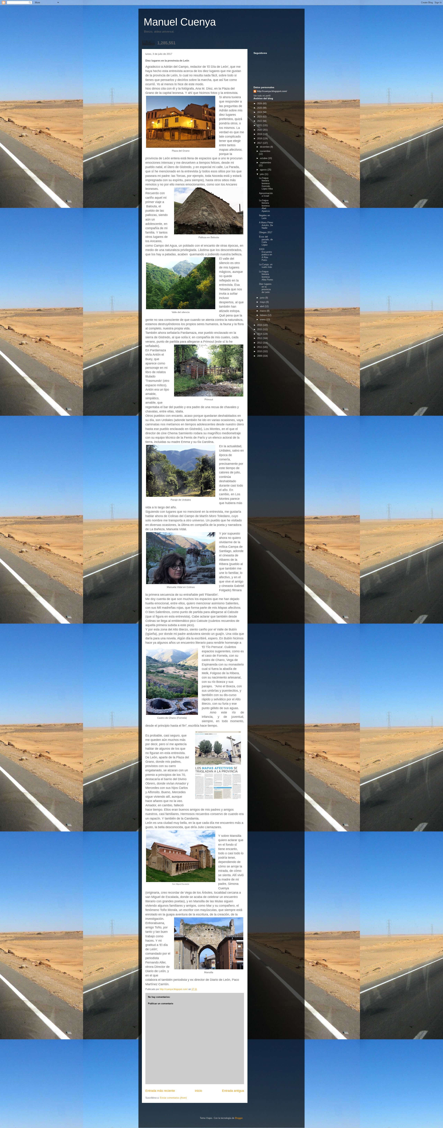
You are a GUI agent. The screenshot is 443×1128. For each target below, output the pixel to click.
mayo (263, 302)
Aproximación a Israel (266, 194)
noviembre (265, 151)
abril (262, 306)
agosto (263, 169)
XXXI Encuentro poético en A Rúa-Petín (265, 254)
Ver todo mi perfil (262, 95)
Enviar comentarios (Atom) (173, 1097)
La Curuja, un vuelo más (265, 265)
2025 (260, 108)
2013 (260, 338)
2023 (260, 116)
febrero (264, 315)
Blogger (238, 1118)
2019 (260, 134)
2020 (260, 130)
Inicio (198, 1090)
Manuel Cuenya (180, 22)
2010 (260, 351)
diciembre (265, 147)
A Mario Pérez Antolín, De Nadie (266, 225)
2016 (260, 325)
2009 (260, 356)
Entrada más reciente (160, 1090)
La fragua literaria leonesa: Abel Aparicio (264, 205)
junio (262, 297)
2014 (260, 334)
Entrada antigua (233, 1090)
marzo (263, 311)
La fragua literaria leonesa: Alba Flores (266, 275)
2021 (260, 125)
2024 (260, 112)
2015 (260, 329)
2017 (260, 143)
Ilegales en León (264, 216)
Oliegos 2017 (265, 232)
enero (263, 319)
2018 (260, 138)
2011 (260, 347)
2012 (260, 342)
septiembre (265, 162)
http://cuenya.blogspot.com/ (272, 91)
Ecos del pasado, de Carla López (266, 240)
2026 (260, 103)
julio (262, 174)
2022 (260, 121)
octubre (264, 158)
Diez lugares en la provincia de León (265, 288)
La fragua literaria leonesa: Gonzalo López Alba (266, 183)
